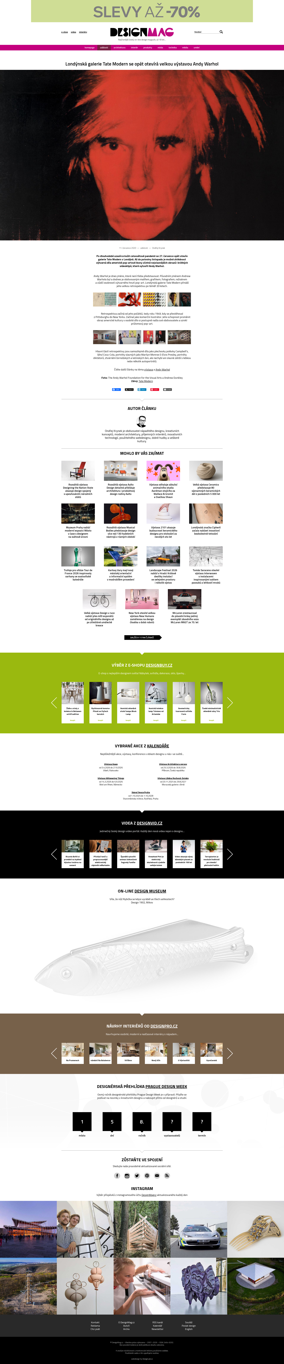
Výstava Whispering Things (111, 778)
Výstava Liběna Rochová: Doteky (173, 778)
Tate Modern (146, 381)
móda (160, 47)
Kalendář (157, 1326)
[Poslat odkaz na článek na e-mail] (167, 389)
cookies (165, 1350)
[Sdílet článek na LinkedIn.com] (142, 389)
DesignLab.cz (148, 1358)
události (104, 47)
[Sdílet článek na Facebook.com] (116, 389)
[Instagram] (127, 1176)
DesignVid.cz (149, 823)
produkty (147, 47)
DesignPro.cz (164, 1026)
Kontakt (95, 1322)
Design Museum (150, 891)
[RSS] (167, 1176)
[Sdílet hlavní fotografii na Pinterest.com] (154, 389)
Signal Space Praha (141, 792)
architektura (119, 47)
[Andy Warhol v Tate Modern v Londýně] (142, 155)
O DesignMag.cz (126, 1322)
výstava (148, 369)
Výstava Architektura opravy (173, 764)
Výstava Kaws (111, 764)
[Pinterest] (147, 1176)
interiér (134, 47)
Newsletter (157, 1329)
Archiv (126, 1329)
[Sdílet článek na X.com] (129, 389)
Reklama (95, 1326)
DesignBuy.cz (159, 665)
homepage (90, 47)
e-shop (64, 32)
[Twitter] (137, 1176)
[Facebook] (117, 1176)
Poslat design (189, 1326)
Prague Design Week (166, 1086)
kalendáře (158, 746)
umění (196, 47)
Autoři (126, 1326)
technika (173, 47)
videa (73, 32)
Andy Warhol (163, 369)
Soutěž (188, 1322)
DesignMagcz (149, 1195)
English (188, 1329)
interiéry (83, 32)
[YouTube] (157, 1176)
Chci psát (95, 1329)
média (185, 47)
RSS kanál (157, 1322)
